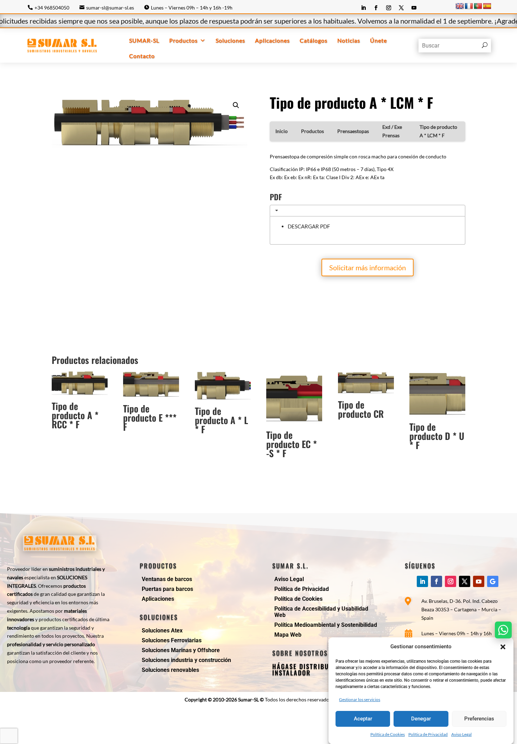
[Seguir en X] (401, 8)
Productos (183, 40)
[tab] (367, 210)
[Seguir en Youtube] (414, 8)
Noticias (348, 40)
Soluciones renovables (170, 670)
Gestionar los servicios (359, 699)
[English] (459, 6)
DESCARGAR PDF (309, 226)
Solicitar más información (367, 267)
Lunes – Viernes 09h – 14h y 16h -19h (191, 7)
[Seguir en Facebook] (376, 8)
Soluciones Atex (162, 630)
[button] (502, 646)
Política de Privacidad (428, 734)
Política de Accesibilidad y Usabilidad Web (321, 611)
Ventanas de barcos (167, 579)
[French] (469, 6)
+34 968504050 (51, 7)
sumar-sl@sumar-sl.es (110, 7)
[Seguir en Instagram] (389, 8)
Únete (378, 40)
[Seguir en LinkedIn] (363, 8)
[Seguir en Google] (492, 581)
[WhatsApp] (503, 630)
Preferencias (479, 718)
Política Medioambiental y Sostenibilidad (325, 625)
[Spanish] (487, 6)
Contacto (142, 55)
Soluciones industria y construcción (186, 660)
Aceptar (363, 718)
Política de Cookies (387, 734)
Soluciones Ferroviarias (172, 640)
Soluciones (230, 40)
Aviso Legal (461, 734)
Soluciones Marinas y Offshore (181, 650)
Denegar (421, 718)
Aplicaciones (272, 40)
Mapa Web (287, 634)
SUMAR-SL (144, 40)
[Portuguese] (478, 6)
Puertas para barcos (167, 589)
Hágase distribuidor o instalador (311, 669)
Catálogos (313, 40)
